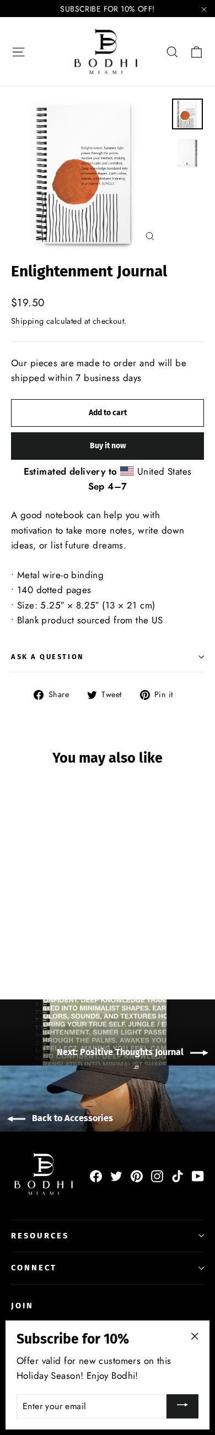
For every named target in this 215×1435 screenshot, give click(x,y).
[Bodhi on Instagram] (157, 1175)
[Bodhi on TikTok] (177, 1175)
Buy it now (108, 445)
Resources (39, 1236)
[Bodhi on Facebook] (96, 1175)
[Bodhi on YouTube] (198, 1175)
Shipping (27, 321)
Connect (34, 1268)
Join (22, 1306)
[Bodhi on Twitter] (116, 1175)
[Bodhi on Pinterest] (137, 1175)
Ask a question (47, 657)
